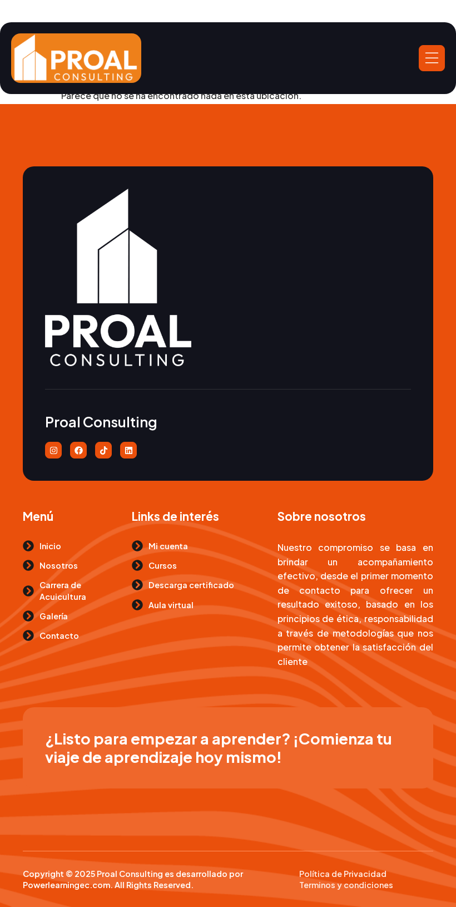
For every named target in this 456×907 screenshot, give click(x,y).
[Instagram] (53, 450)
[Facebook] (78, 450)
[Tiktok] (103, 450)
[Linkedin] (128, 450)
